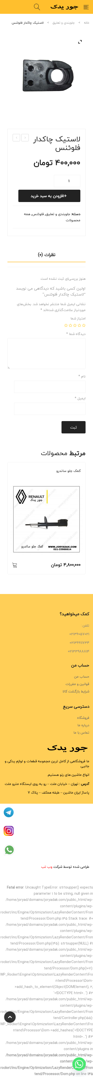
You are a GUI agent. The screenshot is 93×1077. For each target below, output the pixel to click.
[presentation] (7, 520)
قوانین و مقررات (77, 684)
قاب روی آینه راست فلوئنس (24, 137)
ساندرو (26, 477)
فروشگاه (83, 718)
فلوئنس (38, 214)
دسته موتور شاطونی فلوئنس (16, 137)
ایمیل (80, 398)
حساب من (81, 676)
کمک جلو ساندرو (68, 470)
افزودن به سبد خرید (47, 195)
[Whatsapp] (79, 1064)
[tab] (46, 256)
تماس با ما (81, 732)
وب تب (46, 867)
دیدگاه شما (76, 334)
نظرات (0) (46, 255)
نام (82, 376)
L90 (58, 477)
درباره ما (83, 725)
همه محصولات (71, 477)
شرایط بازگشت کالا (75, 691)
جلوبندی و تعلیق (64, 22)
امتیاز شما (78, 318)
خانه (86, 22)
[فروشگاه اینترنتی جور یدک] (65, 7)
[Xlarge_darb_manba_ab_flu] (46, 75)
